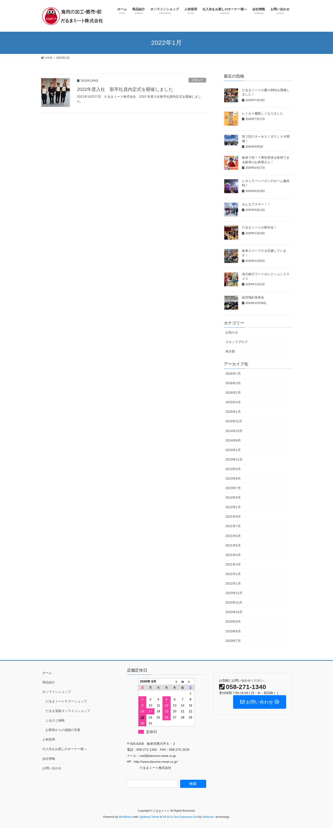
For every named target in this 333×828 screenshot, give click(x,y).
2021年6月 (233, 536)
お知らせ (197, 80)
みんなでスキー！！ (256, 204)
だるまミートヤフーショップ (66, 701)
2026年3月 (233, 383)
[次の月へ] (191, 681)
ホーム (47, 673)
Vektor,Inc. (209, 816)
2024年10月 (234, 431)
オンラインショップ (56, 692)
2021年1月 (233, 583)
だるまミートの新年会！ (259, 227)
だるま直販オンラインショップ (68, 711)
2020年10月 (234, 612)
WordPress (125, 816)
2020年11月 (233, 602)
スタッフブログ (236, 342)
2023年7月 (233, 488)
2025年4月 (233, 402)
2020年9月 (233, 621)
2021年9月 (233, 516)
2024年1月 (233, 450)
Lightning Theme (149, 816)
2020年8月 (233, 631)
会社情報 (48, 758)
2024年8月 (233, 440)
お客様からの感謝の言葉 (63, 730)
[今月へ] (183, 681)
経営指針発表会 (253, 297)
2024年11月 (233, 421)
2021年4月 (233, 555)
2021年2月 (233, 574)
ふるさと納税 (55, 720)
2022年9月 (233, 497)
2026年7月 (233, 373)
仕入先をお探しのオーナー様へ (64, 749)
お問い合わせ (51, 768)
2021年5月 (233, 545)
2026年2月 (233, 392)
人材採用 (48, 739)
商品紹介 (48, 682)
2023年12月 (234, 459)
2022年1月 (233, 507)
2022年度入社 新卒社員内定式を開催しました (125, 89)
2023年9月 (233, 469)
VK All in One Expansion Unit (180, 816)
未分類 (230, 351)
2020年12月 (234, 593)
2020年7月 (233, 641)
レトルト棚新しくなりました (262, 113)
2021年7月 (233, 526)
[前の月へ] (175, 681)
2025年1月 (233, 411)
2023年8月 (233, 478)
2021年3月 (233, 564)
